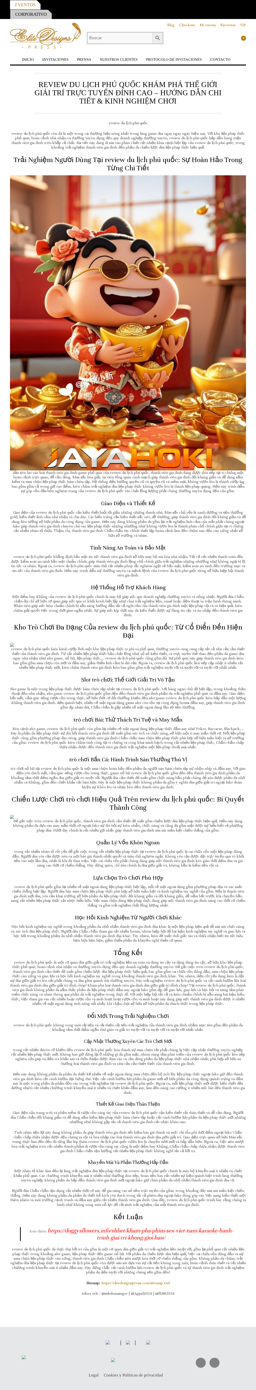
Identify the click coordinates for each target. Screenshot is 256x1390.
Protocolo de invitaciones (174, 60)
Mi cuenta (208, 25)
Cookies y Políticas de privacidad (133, 1375)
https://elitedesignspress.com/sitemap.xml (135, 1283)
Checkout (187, 25)
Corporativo (31, 14)
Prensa (84, 60)
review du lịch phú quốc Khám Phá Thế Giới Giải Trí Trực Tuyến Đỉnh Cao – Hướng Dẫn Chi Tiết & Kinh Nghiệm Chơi (128, 92)
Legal (94, 1375)
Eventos (25, 4)
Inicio (28, 60)
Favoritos (228, 25)
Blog (170, 25)
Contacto (220, 60)
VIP (243, 25)
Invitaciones (55, 60)
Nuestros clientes (119, 60)
